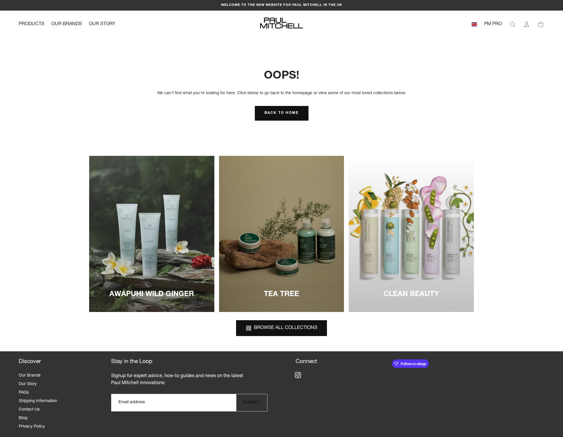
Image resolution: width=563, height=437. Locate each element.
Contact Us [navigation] (29, 410)
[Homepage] (281, 24)
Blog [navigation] (23, 418)
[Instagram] (298, 375)
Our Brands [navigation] (29, 376)
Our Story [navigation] (28, 384)
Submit (251, 402)
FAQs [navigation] (24, 393)
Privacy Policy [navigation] (32, 427)
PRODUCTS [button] (31, 24)
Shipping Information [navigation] (38, 401)
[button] (474, 25)
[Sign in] (526, 24)
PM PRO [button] (493, 24)
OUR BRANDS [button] (66, 24)
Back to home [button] (281, 113)
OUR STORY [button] (102, 24)
